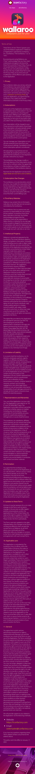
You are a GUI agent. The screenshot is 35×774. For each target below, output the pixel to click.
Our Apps (12, 8)
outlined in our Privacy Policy (16, 95)
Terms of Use (19, 755)
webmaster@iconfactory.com (19, 728)
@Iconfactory (23, 8)
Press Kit (25, 755)
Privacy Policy (11, 755)
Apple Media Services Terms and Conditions (17, 174)
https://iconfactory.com (17, 722)
